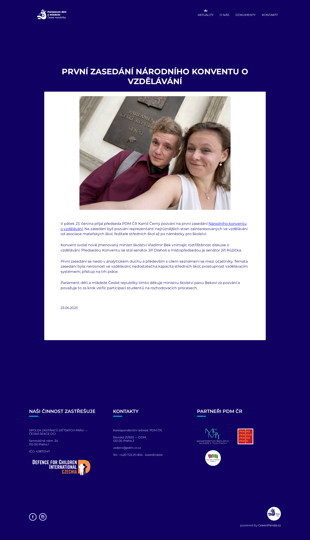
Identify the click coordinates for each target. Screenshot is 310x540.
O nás (224, 15)
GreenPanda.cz (269, 525)
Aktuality (206, 15)
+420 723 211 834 (131, 455)
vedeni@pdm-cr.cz (127, 448)
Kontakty (270, 15)
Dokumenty (246, 15)
